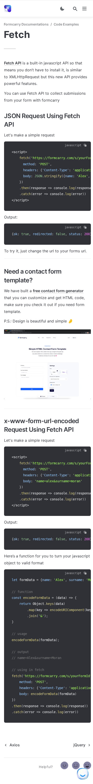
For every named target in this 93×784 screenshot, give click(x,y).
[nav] (84, 8)
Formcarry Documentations (26, 24)
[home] (8, 8)
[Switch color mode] (62, 9)
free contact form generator (58, 290)
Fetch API (12, 63)
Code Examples (66, 24)
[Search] (75, 9)
